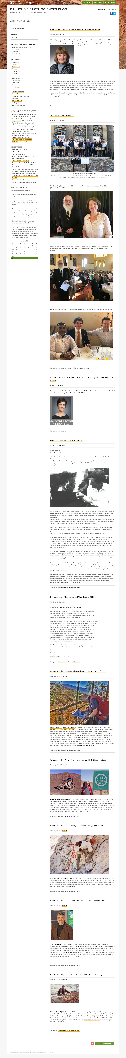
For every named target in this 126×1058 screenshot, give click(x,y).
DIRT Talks (15, 49)
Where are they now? (73, 587)
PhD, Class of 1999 (69, 944)
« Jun (12, 258)
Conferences (16, 71)
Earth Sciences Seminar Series (21, 47)
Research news (17, 94)
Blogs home (97, 2)
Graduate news (17, 85)
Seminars (15, 98)
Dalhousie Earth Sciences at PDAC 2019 (24, 182)
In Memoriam (76, 662)
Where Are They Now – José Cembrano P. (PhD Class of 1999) (78, 901)
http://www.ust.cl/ (56, 743)
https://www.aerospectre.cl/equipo (83, 745)
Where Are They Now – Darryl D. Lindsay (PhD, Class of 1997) (77, 826)
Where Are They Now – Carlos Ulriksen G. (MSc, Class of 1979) (78, 671)
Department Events (18, 76)
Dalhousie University (17, 2)
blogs (28, 2)
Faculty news (16, 80)
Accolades (15, 62)
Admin (14, 64)
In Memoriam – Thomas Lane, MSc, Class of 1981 (72, 597)
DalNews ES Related (25, 111)
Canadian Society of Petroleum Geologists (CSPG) (70, 393)
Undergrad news (83, 368)
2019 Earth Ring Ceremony (62, 115)
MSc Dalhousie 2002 (68, 1012)
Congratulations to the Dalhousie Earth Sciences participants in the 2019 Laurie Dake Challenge (24, 165)
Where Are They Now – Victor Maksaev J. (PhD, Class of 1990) (78, 760)
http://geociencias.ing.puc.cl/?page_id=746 (89, 946)
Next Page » (108, 1043)
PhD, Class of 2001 (82, 391)
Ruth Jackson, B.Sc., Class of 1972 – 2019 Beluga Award (75, 29)
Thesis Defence (17, 100)
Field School (16, 82)
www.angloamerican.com (92, 1020)
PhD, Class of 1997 (75, 878)
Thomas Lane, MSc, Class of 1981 (71, 607)
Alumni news (62, 106)
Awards (14, 69)
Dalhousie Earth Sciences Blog (38, 9)
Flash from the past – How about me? (66, 440)
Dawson (14, 73)
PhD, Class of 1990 (69, 799)
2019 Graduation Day (18, 154)
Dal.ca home (87, 2)
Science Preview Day (18, 180)
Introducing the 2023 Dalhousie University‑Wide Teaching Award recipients (22, 139)
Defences (15, 51)
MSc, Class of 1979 (69, 727)
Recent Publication (18, 91)
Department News (72, 368)
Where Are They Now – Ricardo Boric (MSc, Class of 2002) (76, 974)
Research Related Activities (20, 96)
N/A (13, 89)
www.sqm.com (70, 886)
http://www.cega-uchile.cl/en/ (65, 952)
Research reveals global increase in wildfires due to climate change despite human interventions (24, 125)
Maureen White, (99, 186)
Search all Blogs (110, 2)
